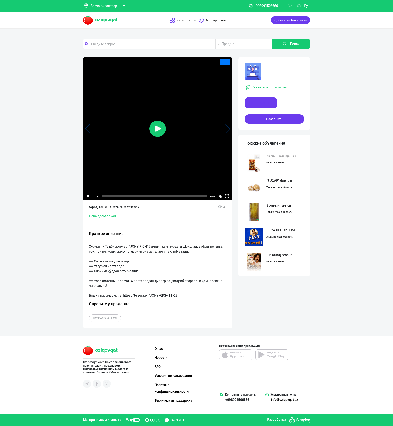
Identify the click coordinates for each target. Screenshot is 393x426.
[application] (157, 128)
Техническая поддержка (173, 401)
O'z (299, 6)
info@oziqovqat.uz (284, 400)
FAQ (158, 367)
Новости (161, 358)
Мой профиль (216, 20)
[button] (157, 129)
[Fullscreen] (227, 196)
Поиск (294, 44)
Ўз (290, 6)
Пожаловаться (105, 318)
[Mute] (220, 196)
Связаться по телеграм (270, 87)
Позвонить (274, 119)
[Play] (88, 196)
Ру (306, 6)
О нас (159, 349)
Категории (184, 20)
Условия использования (173, 376)
